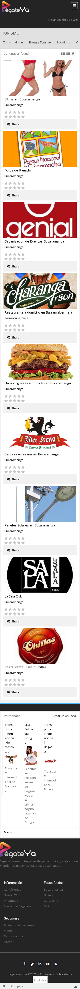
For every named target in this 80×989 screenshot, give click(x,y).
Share (15, 124)
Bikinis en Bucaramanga (22, 99)
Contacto (46, 974)
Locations (63, 42)
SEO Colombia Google (28, 733)
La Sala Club (13, 596)
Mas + (8, 832)
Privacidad (11, 901)
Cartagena (51, 901)
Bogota (49, 895)
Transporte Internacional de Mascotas (9, 738)
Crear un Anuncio (64, 716)
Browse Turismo (40, 42)
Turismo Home (13, 42)
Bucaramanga (13, 105)
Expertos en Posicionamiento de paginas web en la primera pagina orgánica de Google (30, 795)
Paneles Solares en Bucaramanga (29, 525)
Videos (8, 931)
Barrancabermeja (16, 318)
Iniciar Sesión (57, 20)
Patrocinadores (14, 936)
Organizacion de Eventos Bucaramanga (34, 241)
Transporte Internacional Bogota (48, 738)
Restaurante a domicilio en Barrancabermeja (38, 312)
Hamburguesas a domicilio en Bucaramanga (37, 383)
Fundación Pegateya (18, 906)
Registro (72, 20)
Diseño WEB (12, 895)
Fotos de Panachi (17, 170)
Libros (8, 942)
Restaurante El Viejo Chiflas (25, 667)
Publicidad (63, 974)
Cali (46, 906)
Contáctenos (12, 889)
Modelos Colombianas (19, 925)
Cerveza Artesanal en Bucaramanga (31, 454)
